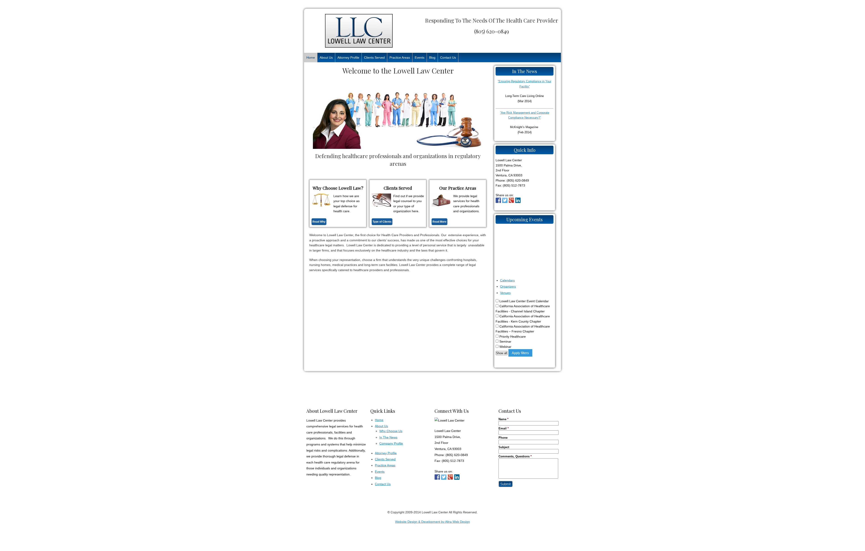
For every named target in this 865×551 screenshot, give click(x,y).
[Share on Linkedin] (518, 200)
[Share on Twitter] (505, 200)
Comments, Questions (515, 456)
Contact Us (448, 57)
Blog (432, 57)
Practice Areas (399, 57)
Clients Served (374, 57)
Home (310, 57)
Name (503, 419)
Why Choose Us (390, 431)
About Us (326, 57)
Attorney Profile (348, 57)
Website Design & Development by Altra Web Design (432, 521)
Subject (504, 447)
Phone (503, 437)
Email (504, 428)
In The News (388, 437)
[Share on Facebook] (498, 200)
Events (419, 57)
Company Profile (391, 443)
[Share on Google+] (511, 200)
